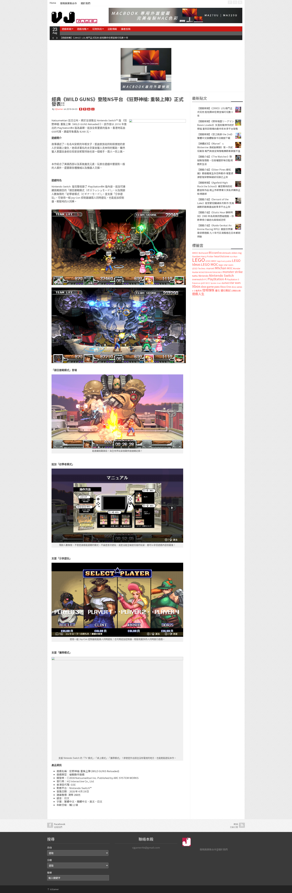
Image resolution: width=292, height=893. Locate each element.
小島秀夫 (198, 290)
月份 (49, 847)
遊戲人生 (198, 294)
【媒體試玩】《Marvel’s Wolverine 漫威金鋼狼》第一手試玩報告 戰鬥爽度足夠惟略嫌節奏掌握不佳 (218, 147)
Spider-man (216, 283)
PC (205, 279)
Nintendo (203, 275)
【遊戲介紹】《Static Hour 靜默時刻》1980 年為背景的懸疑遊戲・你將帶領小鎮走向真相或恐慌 (215, 216)
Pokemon (196, 283)
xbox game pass (210, 286)
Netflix (195, 275)
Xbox (196, 286)
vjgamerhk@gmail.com (146, 847)
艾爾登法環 (235, 290)
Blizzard (214, 252)
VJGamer (59, 109)
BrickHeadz (225, 252)
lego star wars (226, 264)
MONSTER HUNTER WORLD (210, 272)
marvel (210, 268)
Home (53, 3)
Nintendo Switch (221, 275)
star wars (235, 283)
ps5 (203, 282)
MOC (230, 268)
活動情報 (112, 29)
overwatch (198, 279)
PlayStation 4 (217, 279)
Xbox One (225, 286)
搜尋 (49, 872)
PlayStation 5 (233, 279)
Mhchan (220, 268)
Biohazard (203, 253)
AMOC (195, 252)
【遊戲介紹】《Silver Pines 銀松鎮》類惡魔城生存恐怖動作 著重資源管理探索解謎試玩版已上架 (215, 173)
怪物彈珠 (208, 290)
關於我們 (85, 3)
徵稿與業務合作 (68, 3)
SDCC (207, 283)
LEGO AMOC (211, 261)
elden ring (237, 252)
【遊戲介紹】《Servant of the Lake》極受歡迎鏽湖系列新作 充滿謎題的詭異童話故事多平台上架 (215, 203)
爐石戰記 (226, 290)
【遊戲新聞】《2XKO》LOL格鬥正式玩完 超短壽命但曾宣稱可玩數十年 (215, 111)
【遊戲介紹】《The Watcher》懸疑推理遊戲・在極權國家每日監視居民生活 (215, 160)
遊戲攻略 (82, 29)
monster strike (232, 272)
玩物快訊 (97, 29)
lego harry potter (224, 261)
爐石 (217, 290)
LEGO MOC (209, 264)
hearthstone (221, 256)
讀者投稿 (125, 29)
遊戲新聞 (66, 29)
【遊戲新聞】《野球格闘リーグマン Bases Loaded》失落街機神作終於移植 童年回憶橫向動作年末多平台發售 (113, 37)
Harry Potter (207, 256)
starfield (225, 282)
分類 (49, 860)
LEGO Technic (199, 268)
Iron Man (233, 256)
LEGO (198, 259)
